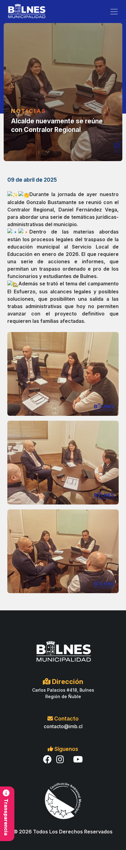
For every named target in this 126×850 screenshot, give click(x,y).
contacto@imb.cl (63, 726)
